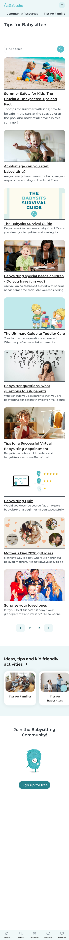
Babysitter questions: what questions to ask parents (27, 388)
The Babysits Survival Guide (28, 224)
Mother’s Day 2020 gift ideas (28, 553)
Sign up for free (34, 785)
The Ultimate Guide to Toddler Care (34, 334)
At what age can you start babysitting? (26, 169)
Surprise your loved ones (25, 605)
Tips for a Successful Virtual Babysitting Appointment (28, 446)
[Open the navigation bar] (62, 5)
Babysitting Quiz (18, 501)
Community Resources (22, 13)
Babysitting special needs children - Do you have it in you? (34, 278)
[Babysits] (13, 5)
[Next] (48, 628)
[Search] (60, 49)
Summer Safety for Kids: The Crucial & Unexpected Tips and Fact (30, 99)
